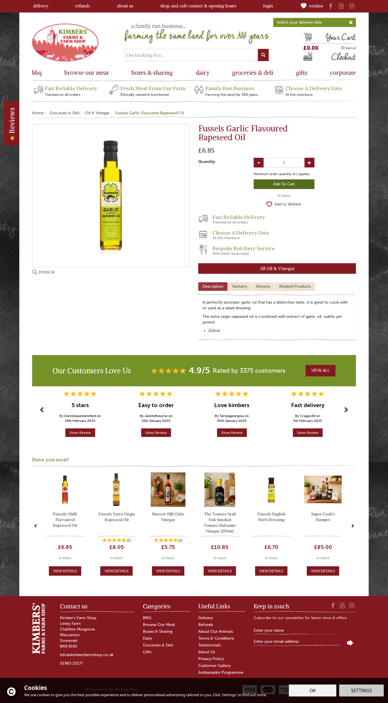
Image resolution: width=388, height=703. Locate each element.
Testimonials (209, 645)
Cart (307, 38)
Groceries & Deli (158, 645)
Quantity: (207, 161)
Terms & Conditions (216, 638)
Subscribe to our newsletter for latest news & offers (300, 617)
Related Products (295, 286)
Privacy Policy (211, 658)
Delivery (239, 286)
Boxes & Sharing (157, 631)
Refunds (205, 624)
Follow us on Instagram (352, 5)
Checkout (312, 58)
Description (213, 286)
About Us (206, 652)
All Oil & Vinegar (277, 268)
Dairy (147, 638)
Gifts (147, 652)
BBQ (147, 617)
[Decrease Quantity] (259, 162)
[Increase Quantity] (309, 162)
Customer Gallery (214, 665)
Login (268, 6)
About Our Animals (215, 631)
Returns (263, 286)
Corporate (343, 72)
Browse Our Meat (159, 624)
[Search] (263, 55)
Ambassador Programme (220, 672)
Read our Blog (341, 5)
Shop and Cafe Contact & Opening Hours (198, 6)
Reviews (12, 121)
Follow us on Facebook (331, 5)
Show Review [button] (80, 433)
